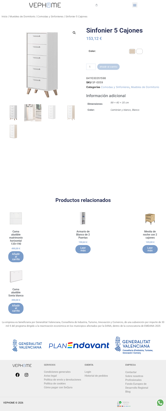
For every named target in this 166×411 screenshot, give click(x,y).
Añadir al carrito (108, 66)
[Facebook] (17, 375)
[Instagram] (26, 375)
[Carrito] (96, 5)
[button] (134, 5)
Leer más (83, 249)
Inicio (4, 16)
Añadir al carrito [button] (16, 256)
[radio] (132, 51)
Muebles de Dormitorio (22, 16)
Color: (92, 51)
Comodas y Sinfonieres (50, 16)
